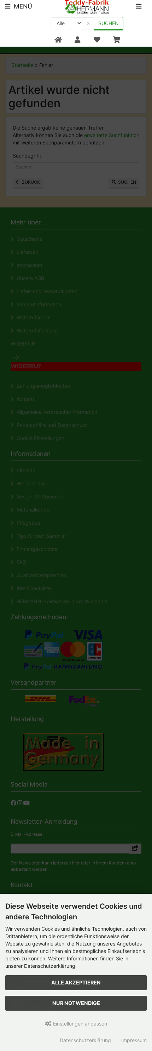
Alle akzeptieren (76, 982)
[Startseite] (58, 39)
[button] (77, 39)
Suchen (108, 23)
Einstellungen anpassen (79, 1024)
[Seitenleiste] (138, 7)
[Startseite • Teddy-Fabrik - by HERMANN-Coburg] (86, 7)
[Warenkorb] (116, 39)
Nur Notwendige (76, 1003)
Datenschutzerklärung (85, 1040)
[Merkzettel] (96, 39)
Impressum (134, 1040)
